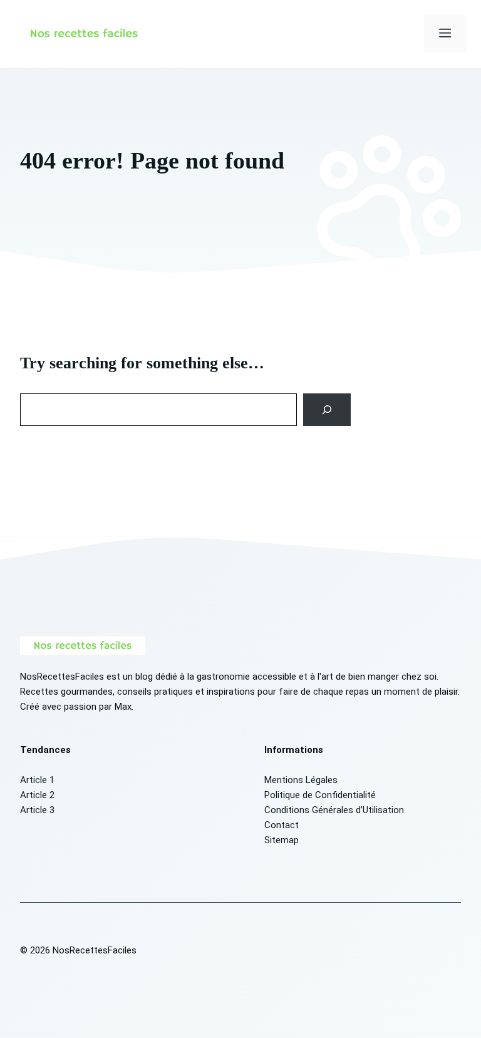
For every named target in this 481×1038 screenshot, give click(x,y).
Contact (281, 825)
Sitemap (281, 840)
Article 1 (37, 780)
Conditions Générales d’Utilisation (334, 810)
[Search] (327, 409)
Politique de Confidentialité (320, 795)
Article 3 (37, 810)
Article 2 (37, 795)
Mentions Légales (301, 780)
